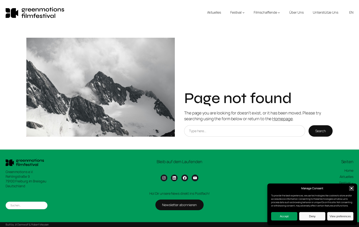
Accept (284, 216)
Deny (312, 216)
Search (320, 131)
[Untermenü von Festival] (244, 12)
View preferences (340, 216)
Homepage (282, 119)
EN (351, 12)
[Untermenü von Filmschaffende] (279, 12)
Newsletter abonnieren (179, 205)
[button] (351, 188)
